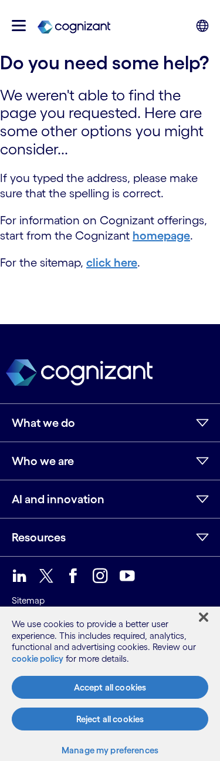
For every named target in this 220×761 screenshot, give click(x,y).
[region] (110, 684)
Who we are (43, 460)
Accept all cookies (110, 687)
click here (111, 262)
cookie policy (37, 659)
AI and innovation (58, 499)
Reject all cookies (110, 719)
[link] (74, 25)
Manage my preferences (110, 750)
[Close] (203, 617)
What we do (43, 422)
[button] (19, 25)
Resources (39, 537)
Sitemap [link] (28, 600)
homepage (161, 235)
